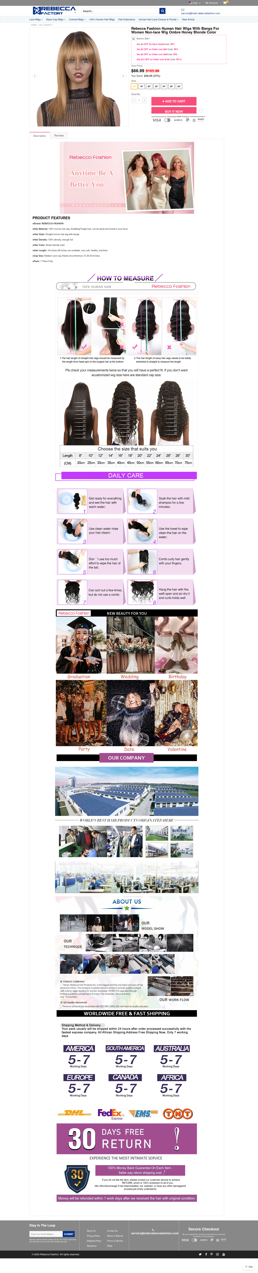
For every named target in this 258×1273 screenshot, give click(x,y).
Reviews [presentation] (59, 135)
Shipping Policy (94, 1240)
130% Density (46, 24)
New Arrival (188, 19)
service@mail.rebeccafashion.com (200, 13)
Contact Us (112, 1230)
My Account (211, 2)
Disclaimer (92, 1245)
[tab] (39, 135)
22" (156, 86)
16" (134, 86)
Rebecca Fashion (49, 1254)
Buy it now (174, 111)
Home (34, 24)
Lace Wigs (35, 19)
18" (141, 86)
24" (164, 86)
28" (179, 86)
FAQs (109, 1245)
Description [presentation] (39, 135)
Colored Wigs (76, 19)
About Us (91, 1230)
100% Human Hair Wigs (102, 19)
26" (171, 86)
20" (149, 86)
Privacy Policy (93, 1235)
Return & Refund (115, 1235)
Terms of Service (115, 1240)
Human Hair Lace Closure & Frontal (158, 19)
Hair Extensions (126, 19)
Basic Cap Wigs (55, 19)
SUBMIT (68, 1234)
